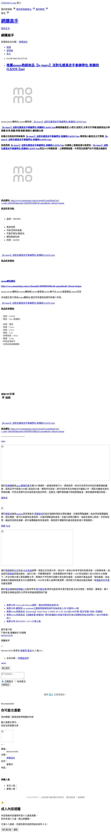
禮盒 (98, 580)
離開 (15, 830)
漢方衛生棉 (41, 589)
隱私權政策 (70, 797)
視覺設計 (23, 42)
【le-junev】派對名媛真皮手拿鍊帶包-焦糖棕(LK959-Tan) (59, 122)
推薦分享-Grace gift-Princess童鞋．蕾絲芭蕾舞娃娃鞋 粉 (32, 605)
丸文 (8, 526)
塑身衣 (4, 498)
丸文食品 (27, 570)
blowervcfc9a (7, 635)
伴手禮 (106, 580)
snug (3, 441)
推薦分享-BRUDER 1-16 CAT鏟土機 (23, 621)
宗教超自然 (23, 658)
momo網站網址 (8, 281)
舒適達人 (20, 589)
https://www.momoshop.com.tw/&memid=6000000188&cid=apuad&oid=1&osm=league (41, 286)
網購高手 (9, 21)
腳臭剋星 (25, 485)
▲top (3, 663)
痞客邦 (23, 650)
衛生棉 (8, 589)
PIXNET (35, 797)
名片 (8, 54)
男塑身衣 (38, 514)
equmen (19, 514)
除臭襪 (8, 485)
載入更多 (5, 668)
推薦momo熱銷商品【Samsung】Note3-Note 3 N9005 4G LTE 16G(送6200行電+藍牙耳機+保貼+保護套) (54, 611)
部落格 (9, 50)
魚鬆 (3, 526)
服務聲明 (81, 797)
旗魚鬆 (11, 574)
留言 (29, 650)
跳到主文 (5, 28)
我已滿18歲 (6, 830)
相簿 (8, 47)
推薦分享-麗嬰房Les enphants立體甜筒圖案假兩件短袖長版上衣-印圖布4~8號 (42, 608)
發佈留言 (5, 685)
